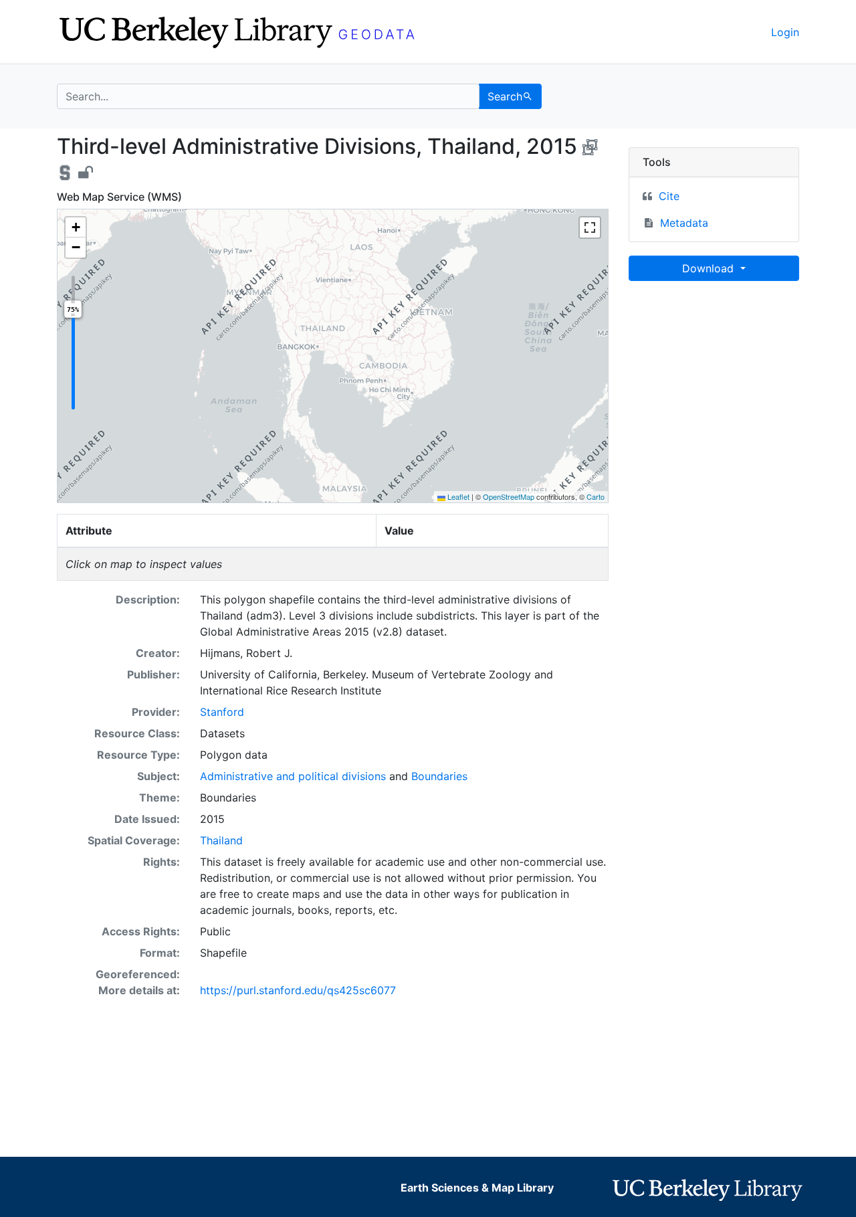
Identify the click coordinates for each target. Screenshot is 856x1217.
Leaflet (457, 496)
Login (785, 32)
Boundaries (439, 776)
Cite (669, 196)
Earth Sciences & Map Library (477, 1187)
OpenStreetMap (508, 496)
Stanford (222, 712)
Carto (595, 496)
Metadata (684, 222)
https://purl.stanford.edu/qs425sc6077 (298, 990)
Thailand (221, 840)
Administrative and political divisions (293, 776)
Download (709, 268)
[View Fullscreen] (590, 227)
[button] (76, 227)
